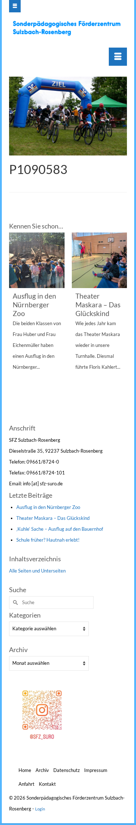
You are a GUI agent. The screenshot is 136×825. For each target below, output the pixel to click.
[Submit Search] (14, 602)
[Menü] (118, 57)
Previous (15, 327)
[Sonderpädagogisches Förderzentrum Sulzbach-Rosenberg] (69, 28)
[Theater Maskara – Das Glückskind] (99, 260)
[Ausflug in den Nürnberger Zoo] (37, 260)
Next (120, 327)
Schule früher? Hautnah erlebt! (47, 540)
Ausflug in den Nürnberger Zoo (48, 507)
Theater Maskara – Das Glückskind (53, 518)
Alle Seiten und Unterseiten (37, 571)
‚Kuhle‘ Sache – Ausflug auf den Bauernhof (59, 529)
